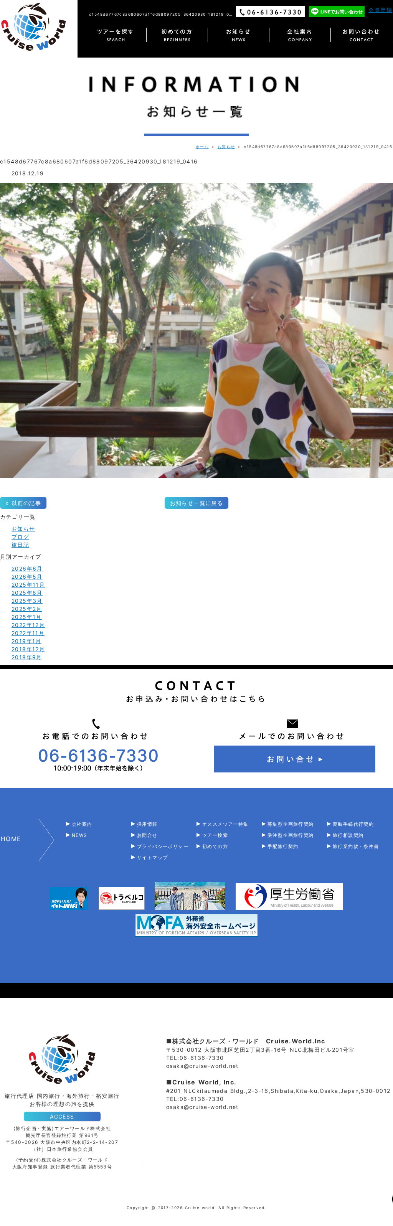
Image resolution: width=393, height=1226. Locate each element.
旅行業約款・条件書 (356, 846)
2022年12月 (28, 625)
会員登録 (380, 10)
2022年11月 (28, 633)
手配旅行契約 (283, 846)
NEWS (80, 835)
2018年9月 (27, 657)
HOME (11, 839)
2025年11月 (28, 584)
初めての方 (215, 846)
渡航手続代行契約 (353, 824)
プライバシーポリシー (162, 846)
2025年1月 (27, 617)
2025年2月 (27, 609)
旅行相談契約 (348, 835)
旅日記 (20, 544)
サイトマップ (152, 857)
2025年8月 (27, 592)
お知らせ (226, 146)
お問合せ (147, 835)
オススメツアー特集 (225, 824)
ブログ (20, 536)
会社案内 (82, 824)
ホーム (202, 146)
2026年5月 (27, 576)
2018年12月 (28, 649)
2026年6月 (27, 568)
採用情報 (147, 824)
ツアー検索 (215, 835)
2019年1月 (26, 641)
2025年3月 (27, 600)
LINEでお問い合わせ (341, 12)
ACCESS (62, 1116)
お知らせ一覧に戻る (196, 503)
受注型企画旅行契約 (291, 835)
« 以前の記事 (23, 503)
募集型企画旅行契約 (291, 824)
